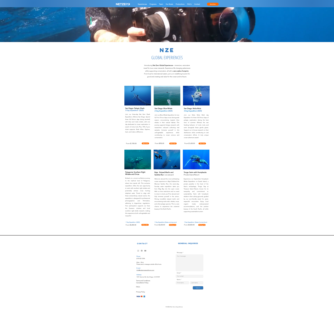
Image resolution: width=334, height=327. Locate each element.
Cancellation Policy (142, 283)
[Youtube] (145, 251)
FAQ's (138, 287)
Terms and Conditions (143, 280)
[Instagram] (138, 251)
